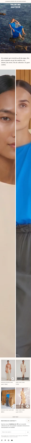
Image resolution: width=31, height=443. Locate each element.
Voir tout (15, 416)
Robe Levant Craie (20, 382)
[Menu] (2, 6)
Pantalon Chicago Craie (7, 382)
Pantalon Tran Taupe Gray (7, 410)
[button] (25, 6)
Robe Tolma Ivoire (20, 410)
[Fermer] (28, 420)
